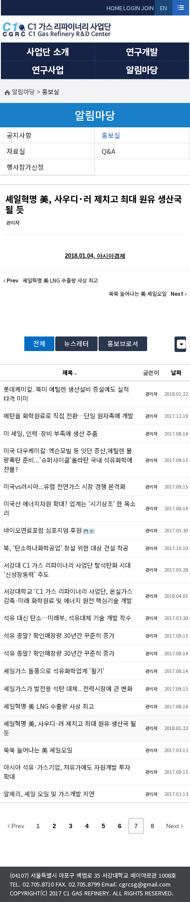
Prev (17, 825)
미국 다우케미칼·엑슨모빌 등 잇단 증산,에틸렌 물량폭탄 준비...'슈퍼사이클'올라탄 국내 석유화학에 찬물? (68, 460)
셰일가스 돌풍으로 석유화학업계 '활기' (54, 670)
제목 (67, 372)
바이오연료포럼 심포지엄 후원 (44, 530)
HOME (114, 8)
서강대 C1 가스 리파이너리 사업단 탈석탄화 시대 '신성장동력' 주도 (67, 570)
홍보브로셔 (122, 343)
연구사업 (48, 69)
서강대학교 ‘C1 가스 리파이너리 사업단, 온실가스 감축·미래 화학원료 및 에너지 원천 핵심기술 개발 (68, 596)
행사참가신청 (25, 167)
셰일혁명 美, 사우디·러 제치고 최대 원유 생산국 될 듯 (93, 204)
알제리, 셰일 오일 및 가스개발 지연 (49, 793)
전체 (39, 343)
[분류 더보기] (181, 344)
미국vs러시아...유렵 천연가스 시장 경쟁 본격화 (64, 486)
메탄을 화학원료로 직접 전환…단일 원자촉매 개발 (68, 415)
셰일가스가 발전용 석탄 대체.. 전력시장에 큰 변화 (68, 688)
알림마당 (142, 69)
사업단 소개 (48, 51)
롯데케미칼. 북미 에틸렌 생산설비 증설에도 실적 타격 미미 (66, 394)
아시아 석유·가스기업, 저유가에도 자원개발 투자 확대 (67, 772)
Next (173, 825)
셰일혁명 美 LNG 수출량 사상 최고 (49, 706)
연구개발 (142, 51)
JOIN (147, 8)
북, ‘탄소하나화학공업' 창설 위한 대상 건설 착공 (66, 547)
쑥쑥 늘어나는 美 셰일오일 (38, 749)
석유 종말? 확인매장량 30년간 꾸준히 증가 (59, 635)
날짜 (176, 372)
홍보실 (111, 135)
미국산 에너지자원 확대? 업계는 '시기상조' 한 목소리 (70, 508)
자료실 (16, 151)
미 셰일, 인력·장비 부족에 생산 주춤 (51, 433)
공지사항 (19, 135)
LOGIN (131, 8)
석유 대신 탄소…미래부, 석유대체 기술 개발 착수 (67, 617)
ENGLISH (164, 9)
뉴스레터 (76, 343)
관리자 (12, 222)
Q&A (108, 151)
